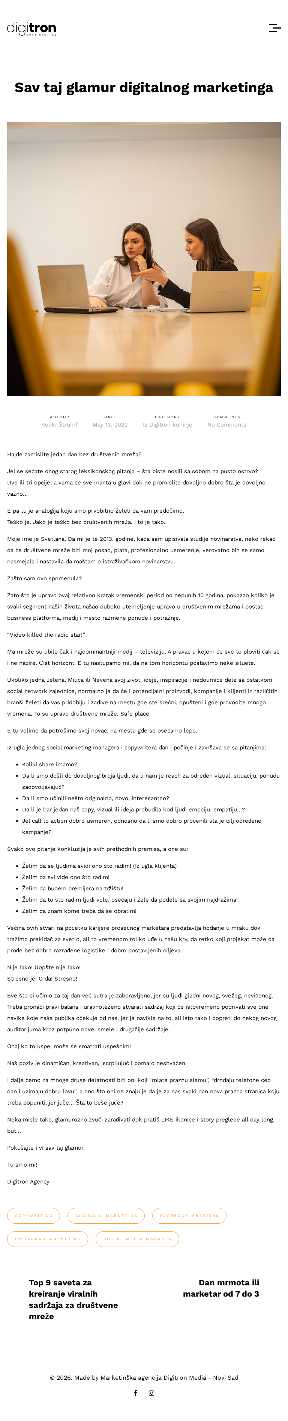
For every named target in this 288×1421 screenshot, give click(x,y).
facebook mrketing (190, 1216)
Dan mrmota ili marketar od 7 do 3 (221, 1288)
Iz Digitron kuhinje (167, 424)
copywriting (34, 1216)
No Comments (226, 424)
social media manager (138, 1239)
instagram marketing (48, 1239)
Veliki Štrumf (60, 424)
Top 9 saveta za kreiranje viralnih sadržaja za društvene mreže (73, 1299)
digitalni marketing (106, 1216)
